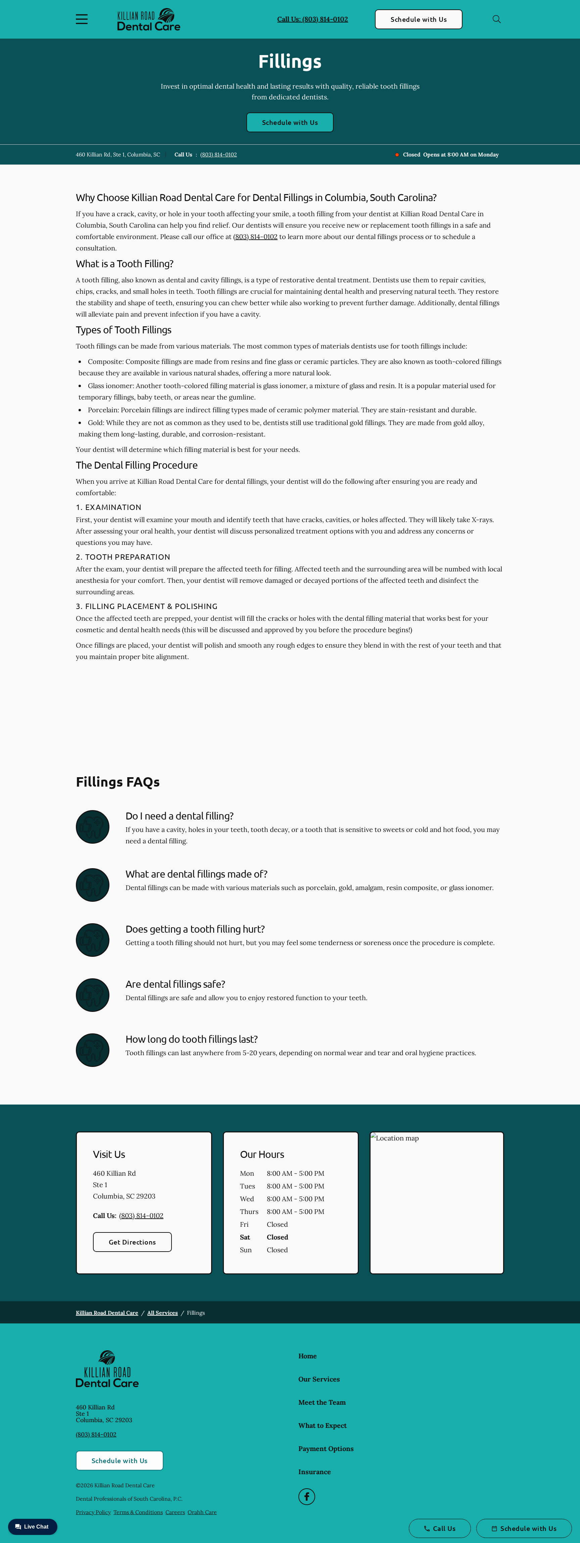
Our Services (319, 1379)
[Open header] (83, 19)
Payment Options (326, 1448)
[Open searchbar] (496, 19)
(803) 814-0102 (218, 154)
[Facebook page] (306, 1496)
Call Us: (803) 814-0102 (312, 19)
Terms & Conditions (138, 1512)
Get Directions (132, 1241)
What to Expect (322, 1425)
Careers (175, 1512)
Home (307, 1356)
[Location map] (437, 1202)
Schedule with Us (419, 19)
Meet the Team (322, 1402)
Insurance (314, 1471)
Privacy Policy (93, 1512)
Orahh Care (202, 1512)
